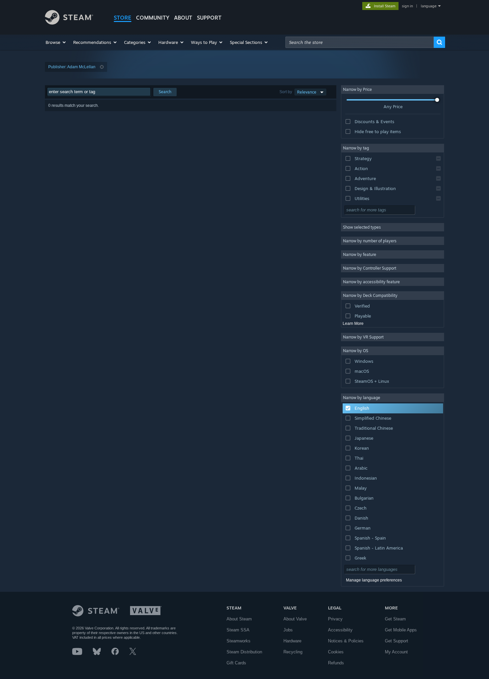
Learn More (353, 323)
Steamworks (238, 640)
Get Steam (395, 618)
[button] (56, 42)
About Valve (295, 618)
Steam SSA (238, 629)
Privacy (335, 618)
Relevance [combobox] (306, 92)
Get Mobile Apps (401, 629)
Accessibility (340, 629)
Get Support (396, 640)
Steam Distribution (244, 651)
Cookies (336, 651)
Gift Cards (236, 662)
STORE (122, 17)
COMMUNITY (152, 17)
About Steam (239, 618)
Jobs (288, 629)
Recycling (292, 651)
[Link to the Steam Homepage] (69, 23)
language (428, 6)
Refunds (336, 662)
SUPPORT (209, 17)
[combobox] (359, 42)
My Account (396, 651)
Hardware (292, 640)
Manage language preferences (374, 580)
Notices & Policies (346, 640)
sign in (407, 6)
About (183, 17)
